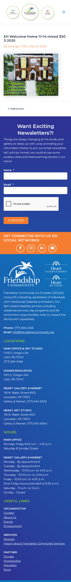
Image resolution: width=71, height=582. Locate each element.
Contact (9, 513)
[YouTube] (52, 248)
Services (9, 539)
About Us (10, 517)
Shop (7, 569)
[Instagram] (31, 248)
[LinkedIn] (42, 248)
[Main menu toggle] (63, 12)
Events (8, 521)
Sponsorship (12, 561)
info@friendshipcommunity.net (33, 332)
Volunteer (10, 565)
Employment (13, 526)
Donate (9, 556)
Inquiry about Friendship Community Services (34, 543)
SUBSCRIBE (16, 220)
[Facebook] (20, 248)
